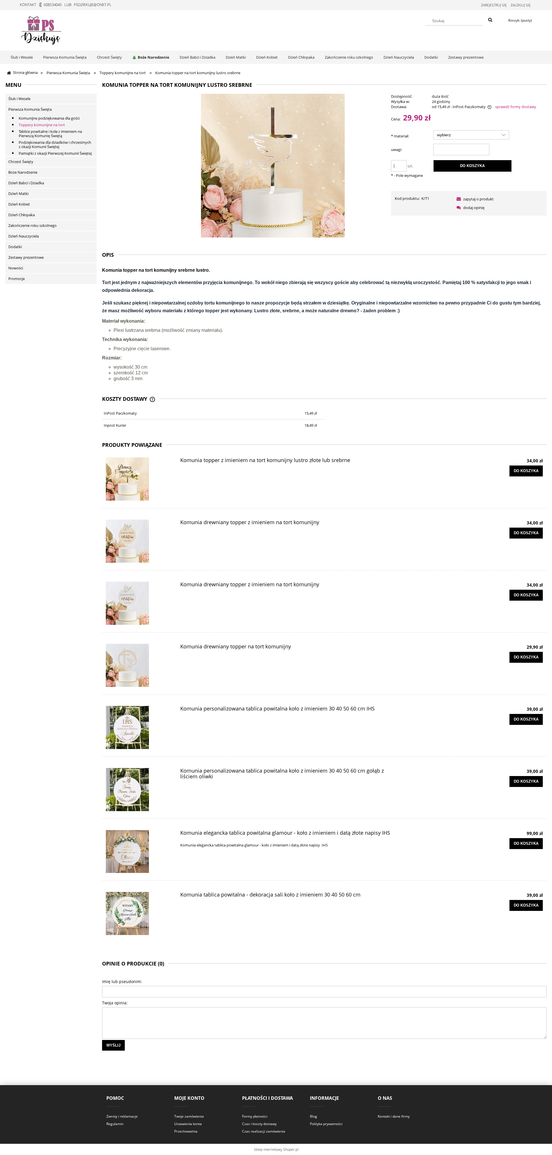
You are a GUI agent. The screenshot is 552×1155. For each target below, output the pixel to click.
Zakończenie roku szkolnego (32, 225)
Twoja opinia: (115, 1002)
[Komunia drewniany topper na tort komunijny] (138, 665)
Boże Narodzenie (22, 172)
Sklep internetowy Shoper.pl (276, 1149)
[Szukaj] (490, 20)
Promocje (16, 278)
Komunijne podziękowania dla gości (49, 118)
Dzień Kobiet (19, 204)
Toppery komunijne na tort (42, 124)
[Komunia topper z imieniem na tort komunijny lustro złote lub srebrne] (138, 479)
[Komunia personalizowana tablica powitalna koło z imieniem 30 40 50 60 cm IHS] (138, 727)
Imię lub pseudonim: (122, 981)
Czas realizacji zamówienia (263, 1131)
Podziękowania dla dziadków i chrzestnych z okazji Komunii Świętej (55, 144)
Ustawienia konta (188, 1123)
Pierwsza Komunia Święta (30, 109)
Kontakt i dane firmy (394, 1116)
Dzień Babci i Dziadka (26, 182)
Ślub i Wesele (19, 98)
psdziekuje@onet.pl (93, 4)
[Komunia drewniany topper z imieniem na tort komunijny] (138, 541)
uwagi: (396, 149)
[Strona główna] (41, 29)
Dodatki (15, 246)
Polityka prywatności (326, 1123)
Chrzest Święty (20, 161)
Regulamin (114, 1123)
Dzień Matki (18, 193)
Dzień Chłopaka (21, 214)
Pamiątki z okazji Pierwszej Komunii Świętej (55, 153)
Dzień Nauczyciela (23, 236)
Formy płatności (254, 1116)
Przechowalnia (186, 1131)
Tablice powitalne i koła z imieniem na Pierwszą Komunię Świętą (50, 133)
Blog (313, 1116)
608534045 (53, 4)
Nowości (15, 268)
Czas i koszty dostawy (259, 1123)
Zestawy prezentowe (26, 257)
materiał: (400, 136)
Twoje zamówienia (189, 1116)
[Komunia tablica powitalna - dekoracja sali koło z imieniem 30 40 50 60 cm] (138, 913)
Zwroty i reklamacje (122, 1116)
